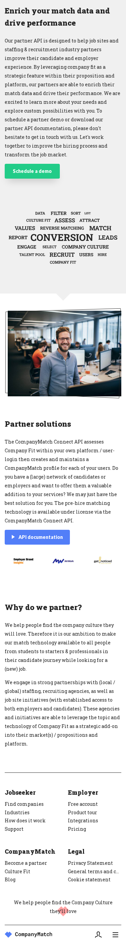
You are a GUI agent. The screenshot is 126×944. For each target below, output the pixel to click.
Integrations (83, 820)
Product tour (82, 812)
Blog (10, 879)
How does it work (25, 820)
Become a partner (26, 863)
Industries (17, 812)
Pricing (77, 829)
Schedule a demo (32, 171)
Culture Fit (17, 871)
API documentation (40, 537)
